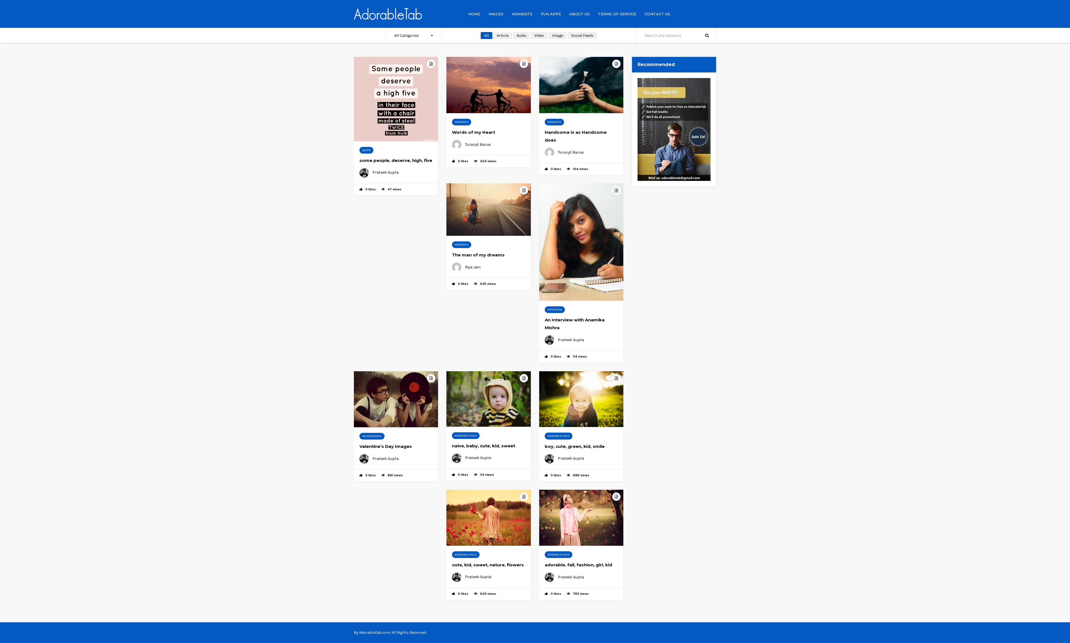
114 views (580, 356)
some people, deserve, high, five (395, 160)
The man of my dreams (478, 255)
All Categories (406, 35)
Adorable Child (466, 435)
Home (474, 14)
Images (496, 14)
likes (370, 189)
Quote (366, 150)
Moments (522, 14)
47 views (395, 189)
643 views (488, 594)
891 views (395, 475)
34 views (487, 475)
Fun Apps (551, 14)
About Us (579, 14)
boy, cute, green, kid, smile (575, 446)
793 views (581, 594)
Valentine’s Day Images (385, 446)
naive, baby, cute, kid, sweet (483, 445)
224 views (488, 161)
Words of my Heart (473, 132)
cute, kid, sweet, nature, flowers (488, 564)
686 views (581, 475)
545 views (488, 284)
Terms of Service (617, 14)
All (486, 35)
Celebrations (372, 436)
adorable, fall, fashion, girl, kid (578, 564)
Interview (555, 309)
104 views (580, 169)
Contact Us (657, 14)
